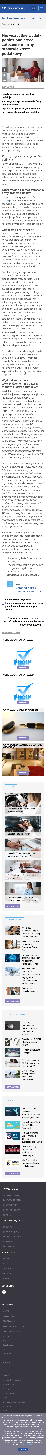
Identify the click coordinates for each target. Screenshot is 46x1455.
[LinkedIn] (4, 80)
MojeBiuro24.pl (9, 1321)
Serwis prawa (8, 1389)
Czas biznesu (8, 1345)
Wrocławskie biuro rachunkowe (14, 1402)
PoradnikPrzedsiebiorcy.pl (13, 1326)
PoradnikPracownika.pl (12, 1332)
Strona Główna (7, 18)
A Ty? (5, 1341)
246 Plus (6, 1411)
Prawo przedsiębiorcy (20, 18)
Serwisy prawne (8, 1393)
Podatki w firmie (35, 18)
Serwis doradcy (8, 1384)
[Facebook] (4, 69)
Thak (5, 1398)
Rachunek (6, 1376)
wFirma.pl (7, 1311)
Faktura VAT (7, 1354)
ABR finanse (7, 1336)
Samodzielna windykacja (12, 1380)
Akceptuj (23, 1449)
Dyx (4, 1349)
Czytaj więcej (13, 906)
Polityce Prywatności (25, 1444)
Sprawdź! (23, 667)
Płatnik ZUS (7, 1362)
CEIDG (5, 200)
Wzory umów (7, 1406)
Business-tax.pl (9, 1316)
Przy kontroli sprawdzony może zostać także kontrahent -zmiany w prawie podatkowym (22, 621)
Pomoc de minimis (9, 1367)
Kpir (4, 1358)
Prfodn (5, 1371)
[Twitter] (4, 75)
